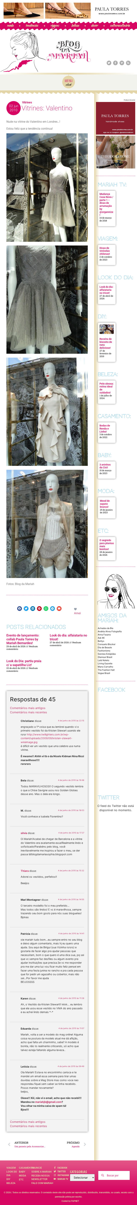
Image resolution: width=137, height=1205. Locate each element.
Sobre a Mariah (41, 1171)
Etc (21, 1179)
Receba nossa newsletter (40, 1177)
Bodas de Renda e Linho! (105, 428)
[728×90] (68, 17)
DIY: (102, 316)
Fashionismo (104, 650)
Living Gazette (105, 663)
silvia (24, 833)
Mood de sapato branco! (105, 503)
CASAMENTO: (114, 416)
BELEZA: (108, 374)
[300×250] (115, 133)
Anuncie (36, 1167)
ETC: (103, 531)
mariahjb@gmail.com (48, 1101)
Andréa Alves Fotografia (110, 631)
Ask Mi (101, 637)
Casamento (25, 1167)
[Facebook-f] (115, 63)
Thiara (25, 870)
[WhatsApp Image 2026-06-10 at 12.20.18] (115, 167)
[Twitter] (109, 63)
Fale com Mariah (42, 1183)
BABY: (104, 455)
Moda (22, 1175)
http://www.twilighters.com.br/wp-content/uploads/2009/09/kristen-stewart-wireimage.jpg (46, 738)
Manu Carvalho (105, 666)
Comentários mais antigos (27, 708)
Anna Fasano (104, 634)
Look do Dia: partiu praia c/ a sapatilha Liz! (23, 663)
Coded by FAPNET (70, 1201)
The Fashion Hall (106, 670)
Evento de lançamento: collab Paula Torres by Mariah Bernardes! (22, 639)
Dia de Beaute (105, 647)
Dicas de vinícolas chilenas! (105, 251)
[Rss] (128, 63)
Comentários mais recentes (28, 712)
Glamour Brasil (105, 657)
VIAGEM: (108, 239)
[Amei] (75, 609)
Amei (77, 613)
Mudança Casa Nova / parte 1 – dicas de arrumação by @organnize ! (106, 204)
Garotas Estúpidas (107, 654)
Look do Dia (11, 1173)
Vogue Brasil (104, 673)
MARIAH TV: (112, 185)
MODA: (106, 491)
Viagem (11, 1167)
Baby (22, 1171)
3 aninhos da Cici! (105, 466)
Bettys (101, 641)
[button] (19, 608)
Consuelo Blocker (106, 644)
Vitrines (27, 102)
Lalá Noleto (103, 660)
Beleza (10, 1183)
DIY (8, 1179)
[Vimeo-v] (122, 63)
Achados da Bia (105, 628)
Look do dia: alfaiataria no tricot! (106, 289)
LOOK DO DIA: (115, 277)
